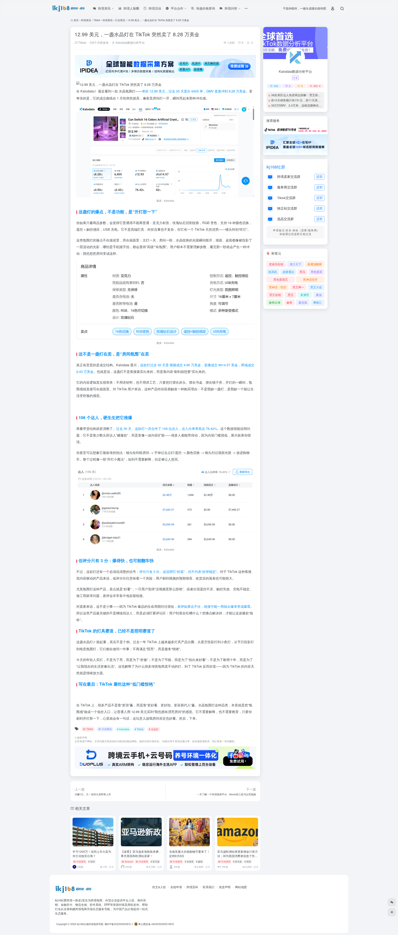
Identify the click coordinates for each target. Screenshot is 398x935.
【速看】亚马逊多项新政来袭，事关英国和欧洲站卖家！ (141, 853)
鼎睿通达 (288, 272)
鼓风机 (272, 272)
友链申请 (176, 887)
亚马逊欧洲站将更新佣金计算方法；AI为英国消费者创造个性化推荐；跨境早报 (237, 855)
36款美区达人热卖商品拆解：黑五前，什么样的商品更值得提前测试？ (316, 95)
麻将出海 (274, 302)
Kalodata (87, 91)
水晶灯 (88, 641)
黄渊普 (304, 295)
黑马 (302, 272)
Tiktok (96, 20)
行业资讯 (120, 20)
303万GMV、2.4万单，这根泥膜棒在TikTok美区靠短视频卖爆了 (312, 105)
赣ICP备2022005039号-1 (118, 924)
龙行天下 (295, 264)
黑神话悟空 (310, 279)
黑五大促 (316, 287)
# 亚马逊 (155, 861)
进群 (319, 176)
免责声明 (225, 887)
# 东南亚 (189, 861)
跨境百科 (192, 887)
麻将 (289, 302)
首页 (76, 20)
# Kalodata (123, 729)
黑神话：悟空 (277, 287)
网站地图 (241, 887)
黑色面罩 (316, 272)
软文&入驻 (159, 887)
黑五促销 (275, 295)
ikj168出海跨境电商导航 (90, 924)
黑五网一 (298, 287)
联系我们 (208, 887)
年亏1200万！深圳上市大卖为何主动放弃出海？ (92, 853)
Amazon (129, 861)
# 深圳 (91, 861)
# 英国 (247, 861)
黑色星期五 (280, 279)
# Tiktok (139, 729)
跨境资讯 (86, 20)
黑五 (291, 295)
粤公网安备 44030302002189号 (156, 924)
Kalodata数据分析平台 (130, 42)
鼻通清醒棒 (314, 264)
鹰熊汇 (317, 302)
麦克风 (302, 302)
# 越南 (199, 861)
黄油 (319, 295)
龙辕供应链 (276, 264)
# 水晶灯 (153, 729)
